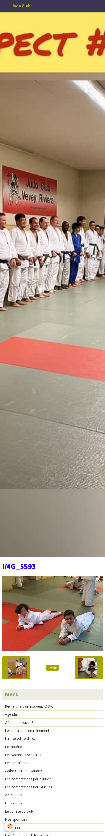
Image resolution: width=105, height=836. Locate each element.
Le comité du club (19, 811)
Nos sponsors (16, 819)
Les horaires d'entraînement (27, 730)
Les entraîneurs (17, 762)
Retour (52, 668)
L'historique (14, 803)
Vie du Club (13, 795)
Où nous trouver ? (19, 722)
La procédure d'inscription (25, 738)
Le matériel (14, 746)
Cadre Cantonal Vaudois (24, 771)
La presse (12, 827)
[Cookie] (9, 826)
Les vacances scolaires (23, 754)
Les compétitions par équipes (28, 779)
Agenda (11, 714)
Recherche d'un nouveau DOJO (29, 706)
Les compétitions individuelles (28, 787)
